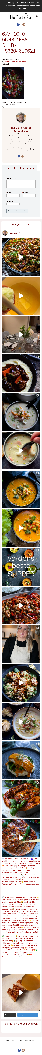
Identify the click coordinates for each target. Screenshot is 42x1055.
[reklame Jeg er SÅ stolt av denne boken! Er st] (21, 567)
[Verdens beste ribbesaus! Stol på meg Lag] (21, 992)
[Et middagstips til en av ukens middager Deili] (21, 683)
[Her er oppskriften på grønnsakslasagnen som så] (21, 799)
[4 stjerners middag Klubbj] (21, 334)
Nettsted (9, 201)
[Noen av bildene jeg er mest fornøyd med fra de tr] (21, 760)
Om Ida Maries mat (26, 1040)
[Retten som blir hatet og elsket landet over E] (21, 915)
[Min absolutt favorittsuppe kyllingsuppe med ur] (21, 721)
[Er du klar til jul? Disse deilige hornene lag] (21, 954)
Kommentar (11, 178)
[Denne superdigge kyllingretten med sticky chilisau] (21, 605)
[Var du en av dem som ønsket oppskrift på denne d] (21, 412)
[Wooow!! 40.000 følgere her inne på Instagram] (21, 644)
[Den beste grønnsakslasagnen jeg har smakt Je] (21, 838)
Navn (8, 193)
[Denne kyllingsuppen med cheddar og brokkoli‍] (21, 528)
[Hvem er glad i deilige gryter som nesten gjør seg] (21, 373)
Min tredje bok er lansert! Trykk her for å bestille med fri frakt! (22, 5)
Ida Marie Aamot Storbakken (15, 62)
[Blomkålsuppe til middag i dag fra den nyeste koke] (21, 296)
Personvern (10, 1040)
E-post (25, 193)
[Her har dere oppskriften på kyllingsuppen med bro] (21, 489)
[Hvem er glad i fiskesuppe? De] (21, 450)
